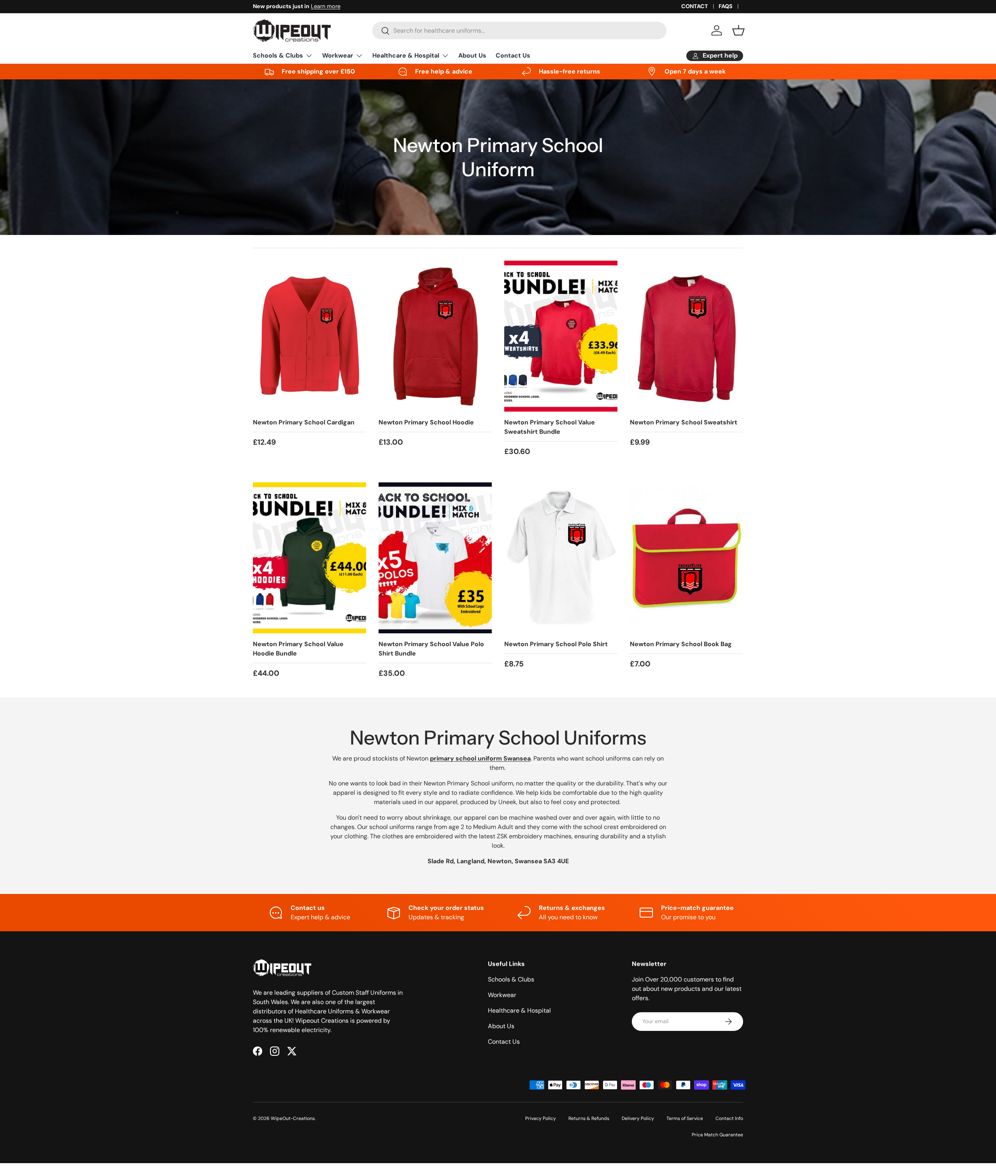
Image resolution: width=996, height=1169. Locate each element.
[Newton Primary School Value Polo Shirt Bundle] (435, 557)
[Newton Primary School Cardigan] (309, 336)
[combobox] (519, 30)
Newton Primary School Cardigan (303, 422)
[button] (738, 30)
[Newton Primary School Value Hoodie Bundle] (309, 557)
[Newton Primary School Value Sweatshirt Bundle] (560, 336)
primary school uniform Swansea (480, 758)
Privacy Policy (540, 1118)
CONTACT (694, 6)
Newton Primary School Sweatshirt (683, 422)
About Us (472, 55)
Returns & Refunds (588, 1118)
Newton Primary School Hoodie (426, 422)
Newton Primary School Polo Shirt (556, 644)
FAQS (726, 6)
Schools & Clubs (278, 55)
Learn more (325, 6)
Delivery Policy (638, 1118)
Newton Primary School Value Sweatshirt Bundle (549, 427)
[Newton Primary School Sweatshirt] (686, 336)
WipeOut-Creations (293, 1118)
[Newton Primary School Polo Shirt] (560, 557)
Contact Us (513, 55)
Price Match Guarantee (717, 1135)
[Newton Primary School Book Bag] (686, 557)
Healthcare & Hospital (405, 55)
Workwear (337, 55)
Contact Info (729, 1118)
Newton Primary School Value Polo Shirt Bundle (431, 648)
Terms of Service (684, 1118)
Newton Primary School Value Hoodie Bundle (298, 648)
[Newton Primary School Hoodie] (435, 336)
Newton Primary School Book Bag (681, 644)
